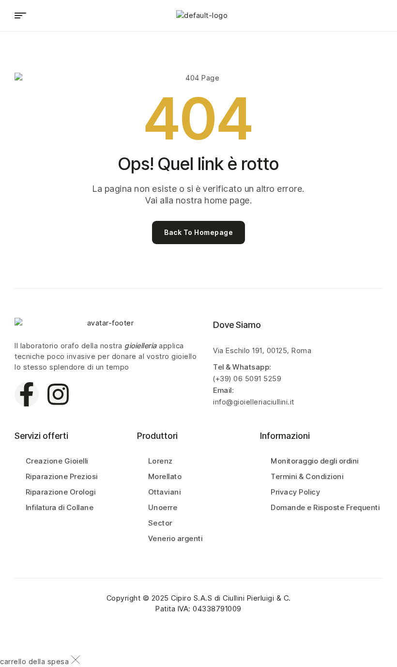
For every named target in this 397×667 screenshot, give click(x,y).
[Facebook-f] (27, 394)
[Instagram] (58, 394)
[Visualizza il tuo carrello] (351, 15)
